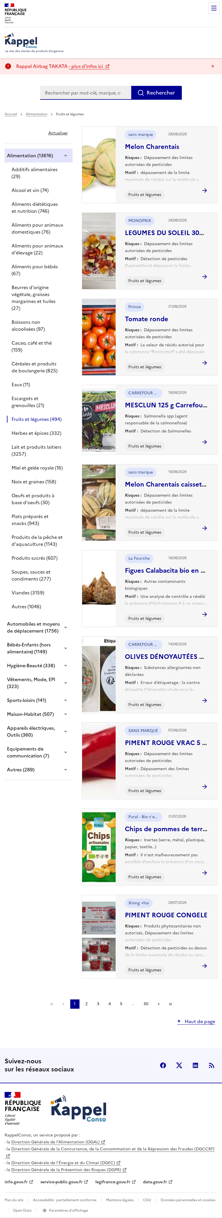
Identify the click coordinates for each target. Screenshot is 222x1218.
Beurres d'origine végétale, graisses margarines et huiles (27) (34, 298)
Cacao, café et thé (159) (32, 346)
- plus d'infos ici (86, 66)
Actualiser (58, 133)
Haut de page (199, 1021)
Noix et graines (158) (34, 481)
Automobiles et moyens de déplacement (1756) (33, 627)
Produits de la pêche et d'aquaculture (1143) (37, 541)
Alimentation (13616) (30, 155)
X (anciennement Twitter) (179, 1065)
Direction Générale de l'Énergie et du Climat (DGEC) (63, 1163)
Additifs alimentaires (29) (35, 173)
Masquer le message (212, 66)
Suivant (158, 1004)
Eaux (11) (21, 384)
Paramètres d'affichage (68, 1210)
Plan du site (14, 1200)
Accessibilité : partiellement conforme (65, 1200)
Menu (214, 8)
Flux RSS (211, 1065)
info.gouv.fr (16, 1182)
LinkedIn (195, 1065)
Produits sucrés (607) (35, 558)
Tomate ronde (146, 319)
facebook (163, 1065)
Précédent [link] (63, 1004)
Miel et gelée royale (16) (37, 467)
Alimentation (36, 114)
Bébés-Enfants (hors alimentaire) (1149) (29, 648)
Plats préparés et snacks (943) (30, 520)
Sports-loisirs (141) (26, 700)
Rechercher (161, 93)
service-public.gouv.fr (61, 1182)
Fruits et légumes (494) (37, 419)
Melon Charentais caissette (166, 484)
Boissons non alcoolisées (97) (28, 325)
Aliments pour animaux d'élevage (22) (37, 249)
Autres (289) (20, 769)
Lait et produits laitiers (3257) (36, 450)
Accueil (11, 114)
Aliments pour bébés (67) (35, 270)
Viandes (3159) (28, 592)
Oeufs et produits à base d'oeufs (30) (33, 499)
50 (146, 1004)
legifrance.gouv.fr (112, 1182)
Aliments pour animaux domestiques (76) (37, 228)
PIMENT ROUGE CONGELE (166, 915)
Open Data (22, 1210)
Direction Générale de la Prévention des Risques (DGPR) (66, 1170)
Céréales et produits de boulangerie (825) (35, 367)
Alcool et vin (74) (30, 190)
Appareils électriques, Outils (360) (31, 731)
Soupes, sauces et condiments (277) (31, 575)
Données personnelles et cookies (188, 1200)
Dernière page (170, 1004)
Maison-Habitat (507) (30, 714)
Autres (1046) (26, 606)
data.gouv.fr (155, 1182)
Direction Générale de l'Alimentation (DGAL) (55, 1142)
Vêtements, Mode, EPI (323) (31, 683)
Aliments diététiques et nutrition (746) (35, 208)
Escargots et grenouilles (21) (28, 402)
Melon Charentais (152, 146)
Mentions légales (120, 1200)
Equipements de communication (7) (28, 752)
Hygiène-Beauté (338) (31, 665)
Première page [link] (51, 1004)
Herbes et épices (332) (36, 433)
